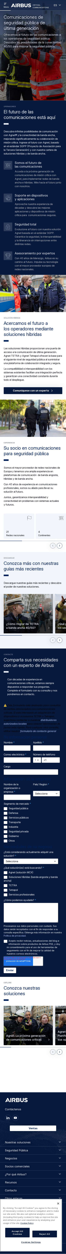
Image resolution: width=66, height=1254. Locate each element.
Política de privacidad (15, 935)
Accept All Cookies (17, 1232)
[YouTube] (15, 1118)
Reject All (44, 1234)
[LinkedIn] (8, 1118)
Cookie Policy (26, 1223)
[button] (33, 293)
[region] (31, 1225)
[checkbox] (32, 825)
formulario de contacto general (38, 731)
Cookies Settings (31, 1242)
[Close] (58, 1203)
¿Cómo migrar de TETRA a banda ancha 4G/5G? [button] (22, 625)
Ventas (33, 1128)
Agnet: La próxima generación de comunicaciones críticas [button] (25, 1037)
